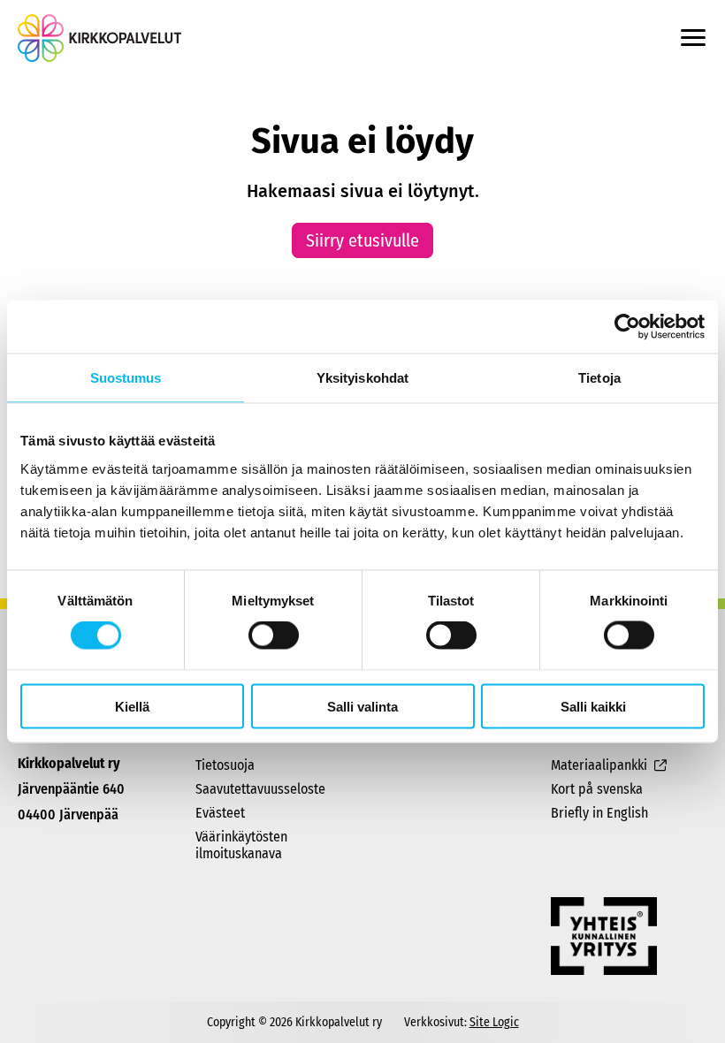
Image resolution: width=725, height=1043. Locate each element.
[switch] (273, 635)
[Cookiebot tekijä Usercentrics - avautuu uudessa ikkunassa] (627, 327)
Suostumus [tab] (126, 377)
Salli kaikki (593, 705)
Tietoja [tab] (599, 377)
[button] (693, 37)
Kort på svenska (597, 788)
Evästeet (220, 812)
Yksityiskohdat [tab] (362, 377)
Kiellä (132, 705)
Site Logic (494, 1022)
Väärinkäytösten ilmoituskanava (241, 845)
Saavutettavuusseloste (260, 788)
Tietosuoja (225, 765)
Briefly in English (599, 812)
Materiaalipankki (599, 765)
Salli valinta (362, 705)
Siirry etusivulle (362, 240)
